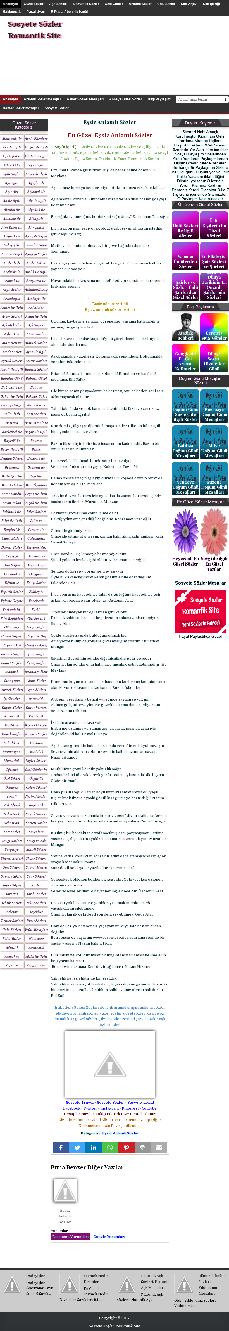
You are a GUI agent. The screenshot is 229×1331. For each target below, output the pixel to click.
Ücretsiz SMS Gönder (214, 335)
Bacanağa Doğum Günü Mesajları (214, 414)
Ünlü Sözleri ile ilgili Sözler (185, 230)
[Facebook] (61, 1147)
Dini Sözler (11, 565)
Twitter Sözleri (12, 920)
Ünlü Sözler (166, 4)
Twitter (90, 1108)
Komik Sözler (12, 733)
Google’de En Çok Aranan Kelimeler (185, 361)
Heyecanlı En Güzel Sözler (185, 561)
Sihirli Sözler (36, 849)
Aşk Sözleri (58, 4)
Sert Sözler (12, 831)
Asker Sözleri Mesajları (85, 99)
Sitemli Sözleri (12, 858)
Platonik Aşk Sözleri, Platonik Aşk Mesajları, (155, 1282)
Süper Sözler (12, 885)
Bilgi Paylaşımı (159, 99)
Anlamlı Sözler (140, 4)
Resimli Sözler (36, 796)
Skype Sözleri (36, 858)
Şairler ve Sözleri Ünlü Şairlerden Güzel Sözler (186, 289)
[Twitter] (77, 1147)
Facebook (71, 1108)
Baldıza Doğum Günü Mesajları (185, 450)
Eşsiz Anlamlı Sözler (120, 1133)
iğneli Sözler (36, 653)
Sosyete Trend (140, 1102)
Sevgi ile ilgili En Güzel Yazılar (214, 563)
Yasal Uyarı (36, 12)
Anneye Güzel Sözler (125, 99)
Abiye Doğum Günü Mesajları (214, 450)
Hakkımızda (12, 12)
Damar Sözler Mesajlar (21, 108)
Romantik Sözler (86, 4)
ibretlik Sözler (12, 653)
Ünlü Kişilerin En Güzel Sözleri (214, 228)
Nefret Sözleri (36, 760)
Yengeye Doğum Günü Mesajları (185, 487)
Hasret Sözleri (12, 636)
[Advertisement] (160, 55)
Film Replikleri (11, 618)
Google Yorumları (109, 1237)
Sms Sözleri (11, 867)
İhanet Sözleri (11, 662)
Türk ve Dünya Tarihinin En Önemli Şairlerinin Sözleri (214, 284)
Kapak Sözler (12, 707)
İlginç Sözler (36, 662)
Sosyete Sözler (110, 1102)
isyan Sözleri (36, 689)
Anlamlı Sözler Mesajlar (42, 99)
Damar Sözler (11, 547)
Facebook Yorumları (70, 1237)
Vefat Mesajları (36, 929)
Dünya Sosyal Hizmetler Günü (214, 361)
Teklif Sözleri (36, 902)
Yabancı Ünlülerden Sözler (185, 261)
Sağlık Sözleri (36, 813)
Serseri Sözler (36, 822)
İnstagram (109, 1108)
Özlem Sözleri (36, 787)
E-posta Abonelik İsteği (69, 12)
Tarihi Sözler (36, 893)
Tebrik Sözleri (11, 902)
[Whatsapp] (110, 1147)
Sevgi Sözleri (12, 840)
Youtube (149, 1108)
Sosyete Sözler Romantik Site (34, 30)
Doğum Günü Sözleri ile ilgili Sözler (185, 414)
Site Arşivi (189, 4)
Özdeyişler (35, 1276)
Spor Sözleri (36, 876)
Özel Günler (114, 4)
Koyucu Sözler (36, 733)
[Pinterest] (126, 1147)
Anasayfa (10, 4)
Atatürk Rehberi (185, 335)
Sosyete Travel (80, 1102)
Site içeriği (211, 4)
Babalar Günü (12, 378)
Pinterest (130, 1108)
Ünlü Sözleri (11, 929)
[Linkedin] (93, 1147)
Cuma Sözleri (12, 538)
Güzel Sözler (34, 4)
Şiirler (36, 885)
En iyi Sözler (36, 582)
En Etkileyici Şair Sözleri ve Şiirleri (214, 261)
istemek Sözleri (12, 689)
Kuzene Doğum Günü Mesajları (214, 487)
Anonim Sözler (36, 253)
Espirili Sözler (12, 591)
